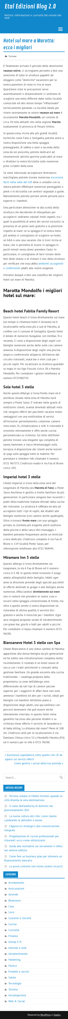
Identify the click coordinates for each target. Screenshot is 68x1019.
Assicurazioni (16, 888)
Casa (11, 906)
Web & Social (16, 1001)
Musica (12, 966)
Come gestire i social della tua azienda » (38, 763)
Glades (56, 1014)
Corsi (11, 912)
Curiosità (13, 930)
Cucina (12, 924)
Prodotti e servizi (18, 971)
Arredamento (16, 882)
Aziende (13, 894)
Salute (12, 977)
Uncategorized (17, 995)
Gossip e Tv (15, 942)
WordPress (45, 1014)
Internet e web (17, 948)
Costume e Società (19, 918)
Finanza (13, 936)
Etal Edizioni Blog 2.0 (30, 6)
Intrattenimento (18, 954)
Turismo (12, 56)
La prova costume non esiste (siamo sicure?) (36, 866)
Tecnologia (14, 983)
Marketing (14, 959)
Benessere (14, 900)
